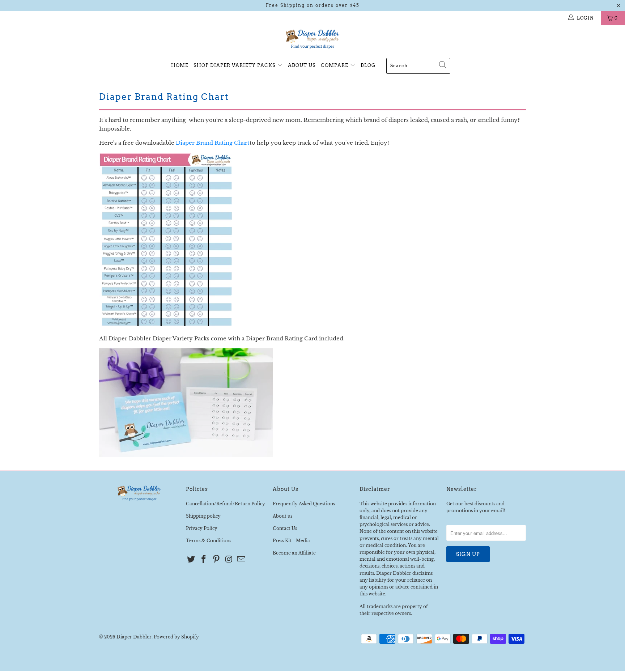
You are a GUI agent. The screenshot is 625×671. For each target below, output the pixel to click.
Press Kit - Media (291, 540)
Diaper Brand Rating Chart (213, 142)
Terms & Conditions (208, 540)
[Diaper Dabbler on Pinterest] (216, 559)
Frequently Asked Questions (304, 503)
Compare (335, 65)
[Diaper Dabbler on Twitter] (191, 559)
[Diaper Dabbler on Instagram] (229, 559)
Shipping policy (203, 516)
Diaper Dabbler (134, 637)
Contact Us (285, 528)
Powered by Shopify (176, 637)
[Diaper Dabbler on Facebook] (204, 559)
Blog (368, 65)
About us (282, 516)
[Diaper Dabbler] (312, 39)
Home (179, 65)
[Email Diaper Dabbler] (241, 559)
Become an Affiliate (294, 553)
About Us (302, 65)
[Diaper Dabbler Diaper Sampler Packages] (186, 455)
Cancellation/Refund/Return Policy (225, 503)
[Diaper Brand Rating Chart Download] (166, 324)
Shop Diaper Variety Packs (235, 65)
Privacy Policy (201, 528)
